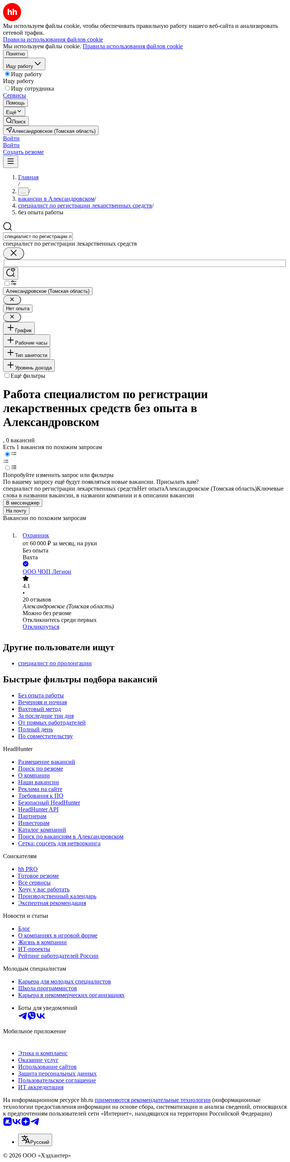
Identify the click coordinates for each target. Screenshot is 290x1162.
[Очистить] (13, 253)
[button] (11, 138)
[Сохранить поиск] (10, 273)
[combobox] (38, 236)
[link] (16, 121)
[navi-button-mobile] (10, 161)
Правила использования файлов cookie (133, 46)
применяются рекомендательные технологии (153, 1100)
